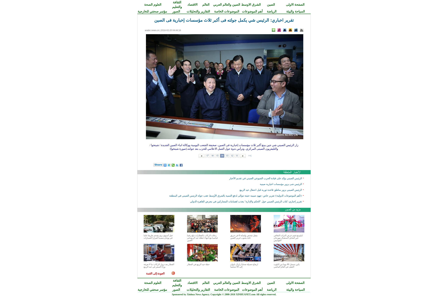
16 (212, 155)
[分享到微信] (173, 165)
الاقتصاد (192, 4)
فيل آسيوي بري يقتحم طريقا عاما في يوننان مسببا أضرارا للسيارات (158, 236)
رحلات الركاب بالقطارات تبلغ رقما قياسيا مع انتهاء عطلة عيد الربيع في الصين (202, 238)
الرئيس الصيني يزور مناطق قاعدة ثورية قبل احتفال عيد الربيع (271, 189)
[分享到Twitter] (177, 165)
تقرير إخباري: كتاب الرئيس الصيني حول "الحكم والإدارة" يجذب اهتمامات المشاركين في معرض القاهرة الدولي (246, 201)
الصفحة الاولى (295, 4)
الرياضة (271, 11)
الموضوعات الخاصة (226, 11)
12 (232, 155)
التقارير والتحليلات (198, 11)
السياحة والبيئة (295, 11)
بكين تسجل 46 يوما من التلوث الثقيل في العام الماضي (287, 265)
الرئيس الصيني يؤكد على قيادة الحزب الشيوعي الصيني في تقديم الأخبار (265, 178)
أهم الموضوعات (252, 11)
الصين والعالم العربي (226, 4)
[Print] (290, 30)
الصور (176, 11)
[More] (273, 30)
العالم (205, 4)
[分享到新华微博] (169, 165)
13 (227, 155)
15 (217, 155)
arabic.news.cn (152, 30)
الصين (271, 4)
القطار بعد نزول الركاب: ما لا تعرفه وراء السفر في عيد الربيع (159, 265)
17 (207, 155)
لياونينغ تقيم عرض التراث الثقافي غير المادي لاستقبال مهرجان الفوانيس (288, 238)
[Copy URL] (284, 30)
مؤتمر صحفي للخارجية (152, 11)
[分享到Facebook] (181, 165)
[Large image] (279, 30)
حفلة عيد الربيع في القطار (198, 264)
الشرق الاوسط (251, 4)
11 (237, 155)
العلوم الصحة (152, 4)
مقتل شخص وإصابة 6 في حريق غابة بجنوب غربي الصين (243, 236)
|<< (249, 155)
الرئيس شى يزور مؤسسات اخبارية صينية (281, 184)
